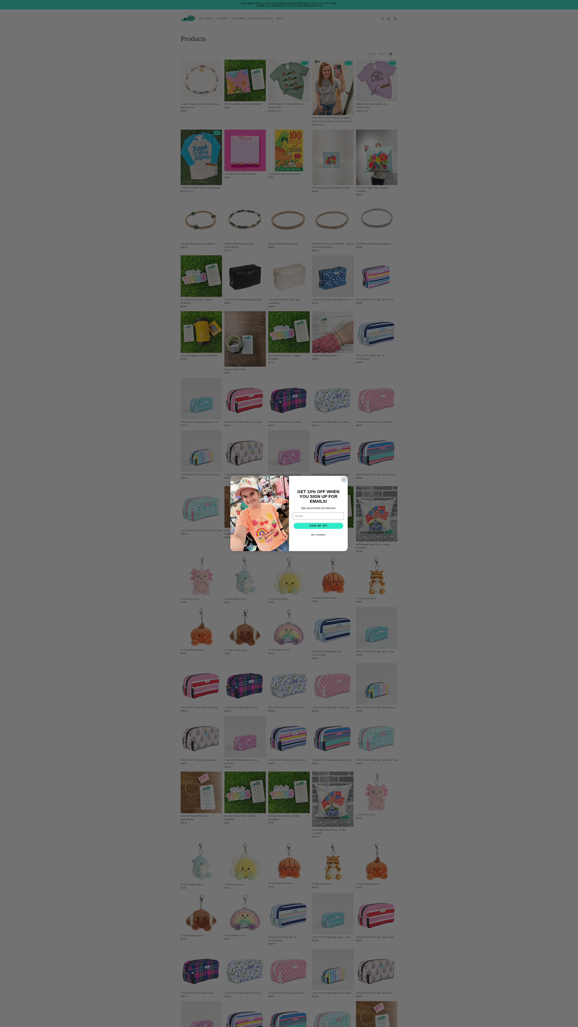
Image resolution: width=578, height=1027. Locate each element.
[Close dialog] (344, 479)
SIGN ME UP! (318, 525)
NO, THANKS (318, 535)
